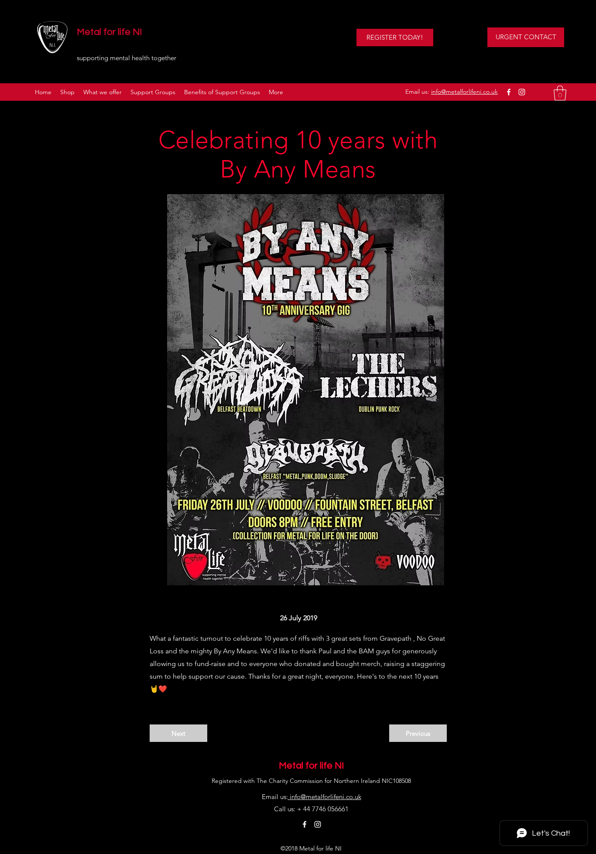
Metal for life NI (109, 32)
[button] (560, 93)
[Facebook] (508, 92)
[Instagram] (521, 92)
